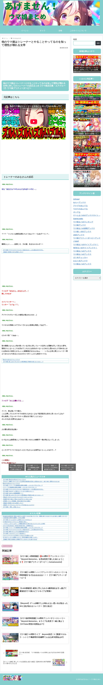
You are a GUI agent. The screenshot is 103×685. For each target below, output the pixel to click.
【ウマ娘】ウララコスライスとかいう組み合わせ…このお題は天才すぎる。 (23, 250)
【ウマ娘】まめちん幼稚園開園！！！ (13, 493)
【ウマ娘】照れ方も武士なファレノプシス (14, 479)
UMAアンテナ (78, 235)
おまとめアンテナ (80, 261)
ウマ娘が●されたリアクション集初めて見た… (15, 521)
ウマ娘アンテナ (79, 225)
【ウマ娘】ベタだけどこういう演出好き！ (14, 533)
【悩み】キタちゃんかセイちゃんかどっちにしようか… (18, 497)
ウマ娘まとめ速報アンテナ (84, 228)
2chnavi (76, 199)
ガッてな (76, 212)
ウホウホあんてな (80, 209)
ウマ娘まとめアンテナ (82, 251)
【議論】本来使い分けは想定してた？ (13, 252)
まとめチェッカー (80, 257)
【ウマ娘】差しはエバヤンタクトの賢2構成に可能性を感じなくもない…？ (23, 361)
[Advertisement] (35, 63)
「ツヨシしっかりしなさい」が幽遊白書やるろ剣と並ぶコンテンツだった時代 (24, 523)
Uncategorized (8, 546)
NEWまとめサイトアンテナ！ (85, 248)
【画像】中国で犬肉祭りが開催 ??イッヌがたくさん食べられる (20, 539)
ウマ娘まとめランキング (83, 222)
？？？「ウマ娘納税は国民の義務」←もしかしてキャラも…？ (20, 487)
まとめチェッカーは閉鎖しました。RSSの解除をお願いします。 (20, 537)
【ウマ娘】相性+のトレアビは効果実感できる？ (16, 531)
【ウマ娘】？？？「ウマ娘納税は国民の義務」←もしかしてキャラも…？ (23, 485)
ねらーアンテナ (79, 202)
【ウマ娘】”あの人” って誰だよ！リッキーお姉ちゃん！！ (18, 491)
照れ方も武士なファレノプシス (11, 359)
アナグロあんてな (80, 206)
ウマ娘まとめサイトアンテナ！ (86, 245)
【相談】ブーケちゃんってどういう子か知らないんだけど (18, 505)
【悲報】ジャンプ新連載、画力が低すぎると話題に (17, 501)
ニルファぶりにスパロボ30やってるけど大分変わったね (18, 535)
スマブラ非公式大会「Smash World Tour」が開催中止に (18, 525)
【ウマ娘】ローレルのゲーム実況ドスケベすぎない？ (17, 519)
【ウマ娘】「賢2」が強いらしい (11, 507)
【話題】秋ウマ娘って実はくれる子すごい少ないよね (17, 499)
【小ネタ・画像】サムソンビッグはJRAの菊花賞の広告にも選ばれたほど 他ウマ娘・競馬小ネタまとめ (31, 481)
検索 (75, 39)
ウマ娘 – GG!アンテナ (82, 232)
